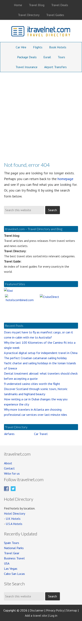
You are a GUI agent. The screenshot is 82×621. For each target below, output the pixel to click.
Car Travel (41, 434)
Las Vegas (10, 568)
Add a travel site (36, 615)
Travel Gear (11, 553)
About (8, 463)
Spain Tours (11, 543)
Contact (9, 468)
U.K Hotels (13, 519)
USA (6, 563)
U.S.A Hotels (14, 524)
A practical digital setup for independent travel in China (40, 353)
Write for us (12, 473)
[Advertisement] (41, 115)
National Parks (14, 548)
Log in (53, 615)
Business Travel (14, 558)
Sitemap (71, 610)
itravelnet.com (41, 32)
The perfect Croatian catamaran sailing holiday (35, 358)
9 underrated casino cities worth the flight (32, 384)
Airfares (9, 434)
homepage (65, 178)
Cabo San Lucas (14, 574)
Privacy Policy (55, 610)
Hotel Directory (14, 513)
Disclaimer (37, 610)
